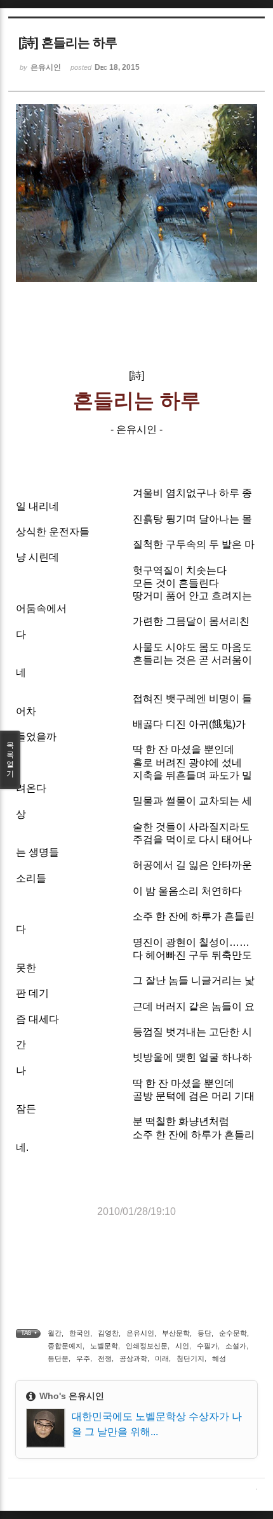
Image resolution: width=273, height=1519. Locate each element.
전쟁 (105, 1358)
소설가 (235, 1346)
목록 (10, 759)
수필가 (207, 1346)
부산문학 (176, 1333)
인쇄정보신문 (147, 1346)
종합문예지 (65, 1346)
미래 (162, 1358)
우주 (83, 1358)
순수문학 (233, 1333)
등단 (204, 1333)
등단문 (58, 1358)
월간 (55, 1333)
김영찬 (108, 1333)
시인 (182, 1346)
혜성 (219, 1358)
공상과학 (133, 1358)
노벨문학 (104, 1346)
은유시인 (140, 1333)
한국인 (79, 1333)
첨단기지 (190, 1358)
